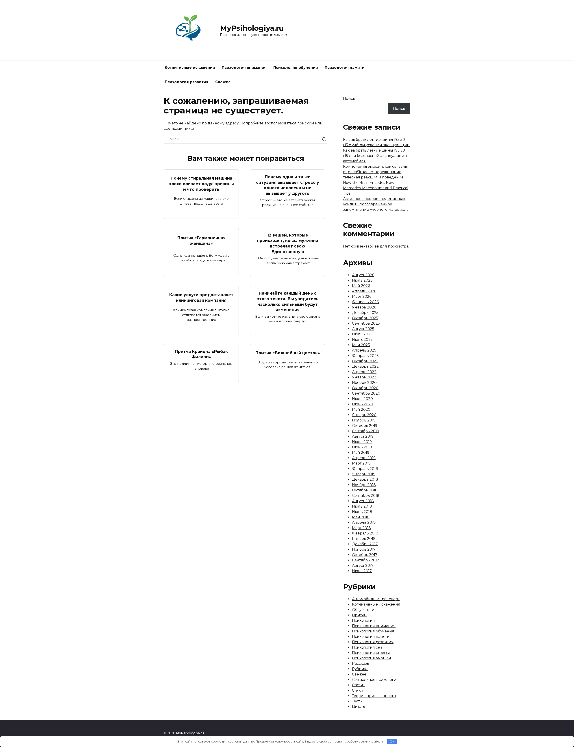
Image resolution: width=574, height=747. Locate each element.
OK (392, 741)
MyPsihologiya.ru (252, 28)
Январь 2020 (364, 415)
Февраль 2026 (365, 302)
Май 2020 (361, 409)
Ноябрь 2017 (364, 549)
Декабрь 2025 (365, 313)
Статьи (358, 685)
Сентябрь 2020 (366, 393)
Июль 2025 (362, 334)
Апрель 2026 (364, 291)
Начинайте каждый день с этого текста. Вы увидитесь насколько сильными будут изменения (287, 301)
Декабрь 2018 (365, 479)
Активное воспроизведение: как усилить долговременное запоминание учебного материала (376, 204)
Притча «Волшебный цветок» (287, 352)
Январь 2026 (364, 307)
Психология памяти (345, 67)
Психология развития (187, 82)
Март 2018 (361, 528)
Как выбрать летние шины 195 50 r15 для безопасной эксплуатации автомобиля (375, 155)
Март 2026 (361, 296)
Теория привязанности (374, 696)
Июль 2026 (362, 280)
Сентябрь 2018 (365, 495)
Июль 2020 (362, 399)
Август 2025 (363, 329)
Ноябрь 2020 (364, 382)
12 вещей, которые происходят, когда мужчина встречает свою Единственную (287, 243)
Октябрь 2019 (364, 425)
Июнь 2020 (362, 404)
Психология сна (367, 647)
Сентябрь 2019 (365, 431)
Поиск (349, 98)
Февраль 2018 (365, 533)
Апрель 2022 (364, 372)
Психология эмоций (371, 658)
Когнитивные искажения (190, 67)
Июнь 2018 (362, 512)
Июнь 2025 (362, 339)
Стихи (357, 690)
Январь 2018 (364, 538)
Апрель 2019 (364, 458)
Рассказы (361, 663)
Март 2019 (361, 463)
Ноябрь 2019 (364, 420)
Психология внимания (244, 67)
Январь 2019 (363, 474)
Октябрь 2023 (365, 361)
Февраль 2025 (365, 356)
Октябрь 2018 (365, 490)
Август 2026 (363, 275)
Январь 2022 (364, 377)
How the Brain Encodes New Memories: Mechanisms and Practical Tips (375, 187)
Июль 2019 (362, 442)
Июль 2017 (362, 571)
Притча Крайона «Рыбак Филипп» (201, 354)
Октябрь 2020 (365, 388)
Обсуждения (364, 610)
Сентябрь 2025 (366, 323)
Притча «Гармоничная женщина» (201, 240)
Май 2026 (361, 286)
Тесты (357, 701)
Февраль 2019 (365, 469)
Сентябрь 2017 (365, 560)
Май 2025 (361, 345)
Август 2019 (363, 436)
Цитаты (359, 706)
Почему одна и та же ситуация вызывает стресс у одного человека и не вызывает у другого (287, 185)
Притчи (359, 615)
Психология (363, 620)
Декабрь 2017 (365, 544)
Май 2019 (360, 452)
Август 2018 (363, 501)
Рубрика (360, 669)
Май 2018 (361, 517)
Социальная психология (375, 680)
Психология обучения (295, 67)
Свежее (223, 82)
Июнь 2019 (362, 447)
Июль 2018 (362, 506)
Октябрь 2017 (364, 555)
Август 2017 (363, 565)
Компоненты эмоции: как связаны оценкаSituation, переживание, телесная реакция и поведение (375, 171)
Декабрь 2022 (365, 366)
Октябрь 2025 (365, 318)
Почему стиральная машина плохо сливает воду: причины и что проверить (201, 183)
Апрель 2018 (364, 522)
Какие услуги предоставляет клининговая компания (201, 297)
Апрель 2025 (364, 350)
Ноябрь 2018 (364, 485)
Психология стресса (371, 653)
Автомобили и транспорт (376, 599)
